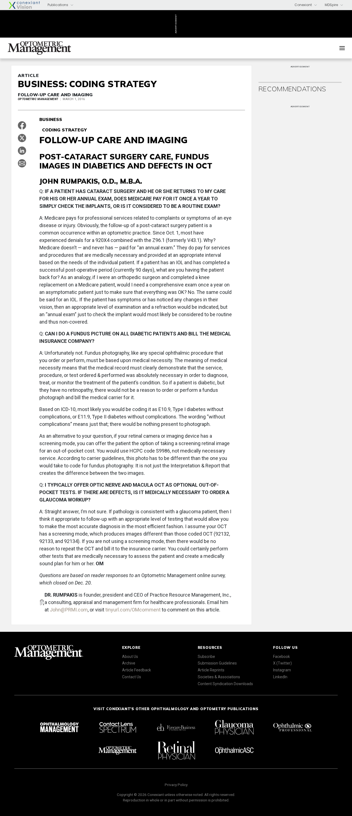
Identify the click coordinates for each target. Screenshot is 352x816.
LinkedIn (280, 677)
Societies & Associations (219, 677)
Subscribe (206, 656)
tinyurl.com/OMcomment (133, 610)
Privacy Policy (176, 784)
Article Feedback (136, 670)
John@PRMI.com (69, 610)
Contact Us (131, 677)
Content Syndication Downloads (225, 684)
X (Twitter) (282, 663)
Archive (128, 663)
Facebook (281, 656)
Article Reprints (211, 670)
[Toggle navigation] (342, 48)
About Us (130, 656)
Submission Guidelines (217, 663)
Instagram (282, 670)
